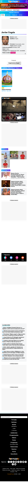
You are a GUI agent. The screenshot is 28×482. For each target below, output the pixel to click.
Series (14, 424)
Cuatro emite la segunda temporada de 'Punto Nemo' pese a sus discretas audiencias (13, 344)
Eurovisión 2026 (14, 444)
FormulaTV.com (10, 474)
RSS (16, 471)
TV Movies (14, 430)
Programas (14, 442)
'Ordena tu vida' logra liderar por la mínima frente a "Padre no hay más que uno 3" (13, 341)
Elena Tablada (10, 50)
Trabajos (14, 15)
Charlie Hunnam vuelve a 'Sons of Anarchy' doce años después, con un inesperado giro (13, 355)
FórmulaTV (3, 10)
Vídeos (14, 437)
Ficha (2, 15)
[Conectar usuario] (27, 1)
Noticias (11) (6, 170)
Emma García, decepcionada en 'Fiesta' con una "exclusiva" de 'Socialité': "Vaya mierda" (18, 175)
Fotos (20, 15)
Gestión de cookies (15, 470)
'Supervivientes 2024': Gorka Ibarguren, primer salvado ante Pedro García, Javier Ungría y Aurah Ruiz (18, 192)
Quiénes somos (6, 468)
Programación (14, 435)
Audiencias (14, 433)
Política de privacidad (20, 468)
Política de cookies (6, 470)
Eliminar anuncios (14, 18)
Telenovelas (14, 446)
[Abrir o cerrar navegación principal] (1, 1)
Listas (14, 428)
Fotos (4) (5, 149)
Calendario (14, 426)
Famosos (9, 10)
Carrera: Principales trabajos (12, 68)
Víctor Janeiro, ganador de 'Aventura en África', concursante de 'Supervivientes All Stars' (12, 348)
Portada (14, 420)
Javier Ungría (16, 10)
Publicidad (23, 470)
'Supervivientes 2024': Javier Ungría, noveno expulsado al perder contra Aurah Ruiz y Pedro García (18, 184)
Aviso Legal (12, 468)
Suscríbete (14, 454)
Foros (14, 451)
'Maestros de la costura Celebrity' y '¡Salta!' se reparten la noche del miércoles (13, 358)
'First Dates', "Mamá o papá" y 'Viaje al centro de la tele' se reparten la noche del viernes (13, 334)
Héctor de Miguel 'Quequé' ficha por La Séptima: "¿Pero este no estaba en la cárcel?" (13, 328)
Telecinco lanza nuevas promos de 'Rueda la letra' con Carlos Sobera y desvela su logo (13, 331)
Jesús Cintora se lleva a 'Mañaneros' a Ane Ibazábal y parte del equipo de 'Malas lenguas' (13, 352)
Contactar (12, 471)
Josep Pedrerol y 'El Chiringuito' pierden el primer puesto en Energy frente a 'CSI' (13, 337)
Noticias (8, 15)
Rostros (14, 449)
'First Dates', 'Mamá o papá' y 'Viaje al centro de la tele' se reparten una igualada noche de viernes (14, 6)
